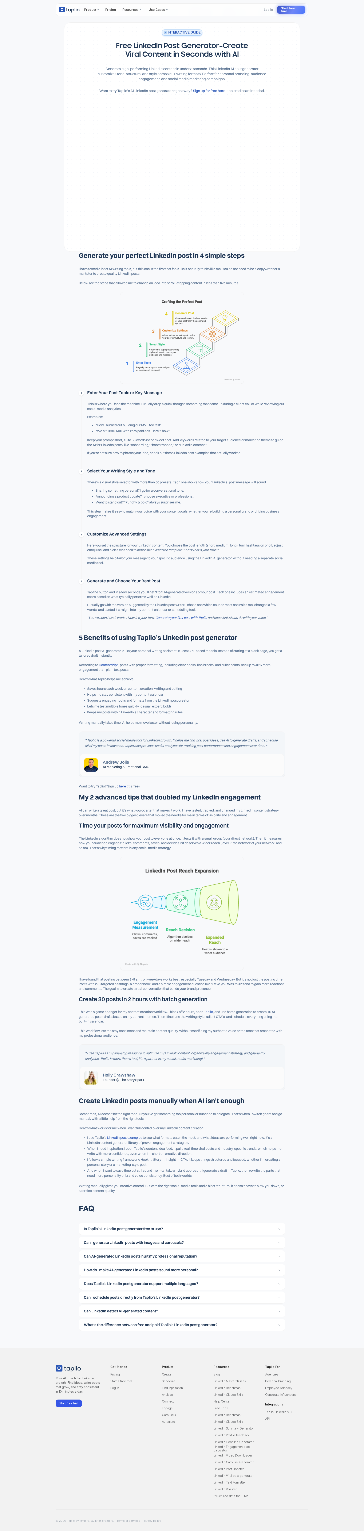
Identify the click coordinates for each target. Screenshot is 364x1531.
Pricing (115, 1374)
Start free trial (288, 9)
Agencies (271, 1374)
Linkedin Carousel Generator (234, 1462)
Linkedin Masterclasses (230, 1381)
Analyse (167, 1394)
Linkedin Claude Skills (229, 1394)
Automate (168, 1421)
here (122, 786)
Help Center (222, 1401)
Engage (167, 1408)
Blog (217, 1374)
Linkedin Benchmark (227, 1388)
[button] (91, 10)
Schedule (168, 1381)
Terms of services (128, 1520)
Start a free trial (121, 1381)
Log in (114, 1388)
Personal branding (278, 1381)
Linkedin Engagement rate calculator (232, 1448)
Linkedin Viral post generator (234, 1475)
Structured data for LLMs (231, 1496)
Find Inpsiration (172, 1388)
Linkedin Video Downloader (233, 1455)
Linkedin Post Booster (229, 1469)
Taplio (208, 1012)
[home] (69, 10)
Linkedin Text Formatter (230, 1482)
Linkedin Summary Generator (234, 1428)
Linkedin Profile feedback (231, 1435)
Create (166, 1374)
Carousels (169, 1415)
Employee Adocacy (278, 1388)
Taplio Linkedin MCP (279, 1412)
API (267, 1418)
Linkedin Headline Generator (234, 1442)
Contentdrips (108, 665)
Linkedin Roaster (225, 1489)
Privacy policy (152, 1520)
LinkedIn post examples (124, 1137)
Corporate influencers (280, 1394)
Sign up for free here (209, 90)
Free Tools (221, 1408)
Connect (168, 1401)
